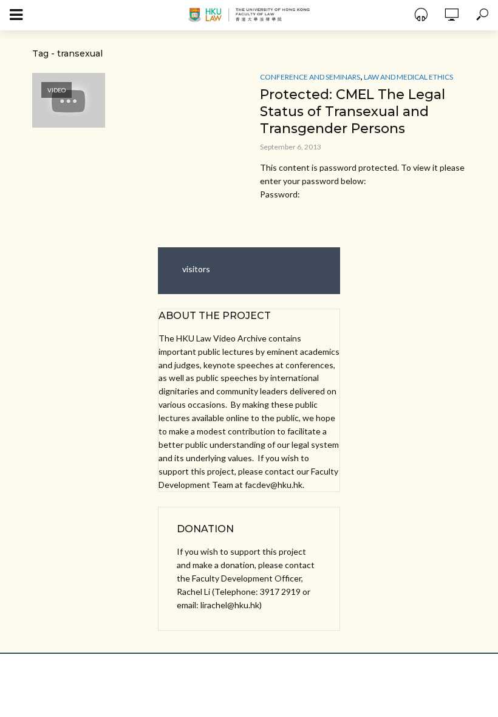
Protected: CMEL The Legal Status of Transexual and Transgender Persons (352, 111)
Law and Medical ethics (408, 76)
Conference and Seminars (310, 76)
